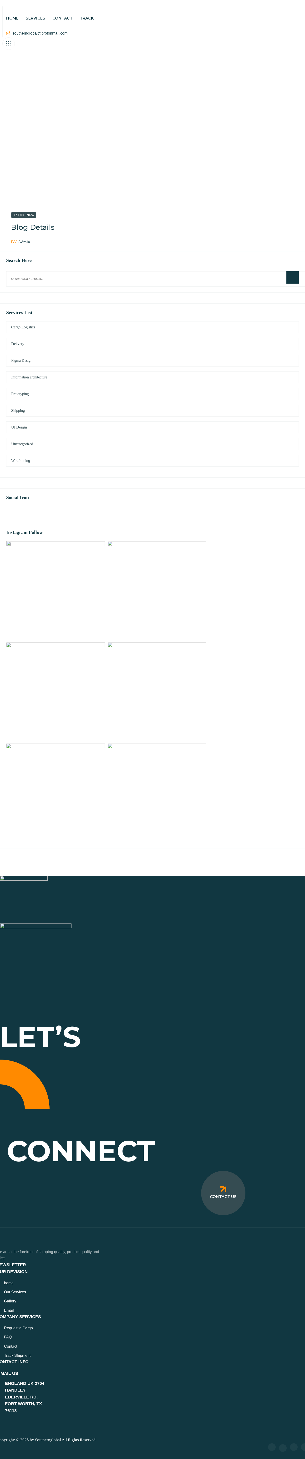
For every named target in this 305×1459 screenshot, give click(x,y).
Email (9, 1310)
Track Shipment (17, 1355)
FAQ (8, 1337)
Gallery (10, 1301)
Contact (10, 1346)
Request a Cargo (18, 1328)
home (9, 1283)
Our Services (15, 1292)
